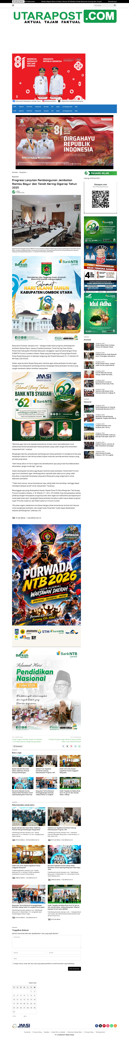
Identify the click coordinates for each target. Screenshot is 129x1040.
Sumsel (46, 107)
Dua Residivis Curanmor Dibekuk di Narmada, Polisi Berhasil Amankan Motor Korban (105, 383)
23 (34, 1004)
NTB (14, 107)
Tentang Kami (100, 1032)
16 (34, 999)
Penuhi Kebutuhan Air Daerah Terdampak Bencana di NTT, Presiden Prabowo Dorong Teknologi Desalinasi (105, 408)
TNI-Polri (29, 107)
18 (17, 1004)
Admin (18, 191)
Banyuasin (15, 177)
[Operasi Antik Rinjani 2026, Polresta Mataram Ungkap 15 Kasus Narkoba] (89, 392)
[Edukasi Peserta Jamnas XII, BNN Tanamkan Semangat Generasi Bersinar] (89, 445)
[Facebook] (96, 1026)
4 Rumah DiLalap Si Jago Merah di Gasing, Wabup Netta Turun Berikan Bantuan (65, 739)
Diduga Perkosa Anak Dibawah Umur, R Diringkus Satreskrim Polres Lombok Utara (106, 355)
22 (31, 1004)
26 (21, 1008)
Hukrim (21, 107)
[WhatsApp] (111, 1026)
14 (28, 999)
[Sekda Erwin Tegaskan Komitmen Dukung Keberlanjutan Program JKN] (46, 761)
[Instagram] (107, 1026)
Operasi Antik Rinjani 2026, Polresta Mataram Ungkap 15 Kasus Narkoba (105, 392)
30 (34, 1008)
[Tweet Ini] (67, 746)
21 (28, 1004)
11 (17, 999)
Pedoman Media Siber (74, 1032)
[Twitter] (100, 1026)
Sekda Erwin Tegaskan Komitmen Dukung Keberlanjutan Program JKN (45, 770)
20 (24, 1004)
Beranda (27, 1032)
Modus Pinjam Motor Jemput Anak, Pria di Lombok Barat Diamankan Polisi (105, 364)
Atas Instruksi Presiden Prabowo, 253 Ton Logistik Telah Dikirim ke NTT (104, 454)
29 (31, 1008)
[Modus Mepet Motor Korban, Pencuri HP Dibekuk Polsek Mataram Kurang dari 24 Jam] (89, 347)
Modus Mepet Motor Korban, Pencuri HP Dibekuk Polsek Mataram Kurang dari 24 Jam (106, 346)
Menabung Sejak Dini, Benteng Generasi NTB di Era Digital (67, 1)
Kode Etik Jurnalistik (58, 1032)
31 (14, 1012)
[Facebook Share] (63, 746)
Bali (76, 107)
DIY (52, 107)
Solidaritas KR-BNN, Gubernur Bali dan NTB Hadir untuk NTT (106, 436)
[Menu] (13, 5)
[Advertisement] (64, 38)
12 (21, 999)
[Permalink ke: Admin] (13, 192)
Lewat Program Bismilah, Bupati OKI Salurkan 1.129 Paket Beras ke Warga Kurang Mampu (27, 739)
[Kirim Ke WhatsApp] (79, 746)
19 (21, 1004)
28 (28, 1008)
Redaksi (46, 1032)
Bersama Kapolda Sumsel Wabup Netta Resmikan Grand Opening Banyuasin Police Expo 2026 (22, 793)
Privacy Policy (37, 1032)
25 (17, 1008)
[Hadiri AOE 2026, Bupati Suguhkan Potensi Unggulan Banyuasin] (70, 761)
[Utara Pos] (64, 16)
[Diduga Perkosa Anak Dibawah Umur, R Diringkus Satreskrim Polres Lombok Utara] (89, 356)
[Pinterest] (104, 1026)
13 (24, 999)
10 (14, 999)
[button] (115, 5)
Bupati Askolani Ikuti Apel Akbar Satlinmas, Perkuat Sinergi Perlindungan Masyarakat (20, 770)
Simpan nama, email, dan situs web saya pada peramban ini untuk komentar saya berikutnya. (44, 964)
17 (14, 1004)
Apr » (25, 1016)
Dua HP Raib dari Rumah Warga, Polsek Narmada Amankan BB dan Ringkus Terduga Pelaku (104, 374)
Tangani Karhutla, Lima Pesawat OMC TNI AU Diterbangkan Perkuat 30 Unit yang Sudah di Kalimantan (105, 426)
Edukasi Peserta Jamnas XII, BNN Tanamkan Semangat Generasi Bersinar (105, 445)
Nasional (38, 107)
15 (31, 999)
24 (14, 1008)
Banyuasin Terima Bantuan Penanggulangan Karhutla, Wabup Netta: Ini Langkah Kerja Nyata (45, 793)
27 (24, 1008)
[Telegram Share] (75, 746)
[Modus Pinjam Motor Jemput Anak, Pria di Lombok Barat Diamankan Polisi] (89, 365)
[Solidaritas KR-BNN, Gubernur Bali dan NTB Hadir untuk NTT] (89, 436)
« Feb (14, 1016)
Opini (58, 107)
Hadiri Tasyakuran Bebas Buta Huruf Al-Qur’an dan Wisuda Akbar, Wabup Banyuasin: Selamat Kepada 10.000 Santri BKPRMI (70, 793)
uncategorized (67, 107)
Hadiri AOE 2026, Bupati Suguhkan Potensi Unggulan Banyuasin (69, 770)
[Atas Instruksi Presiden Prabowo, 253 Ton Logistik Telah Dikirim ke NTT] (89, 455)
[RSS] (115, 1026)
